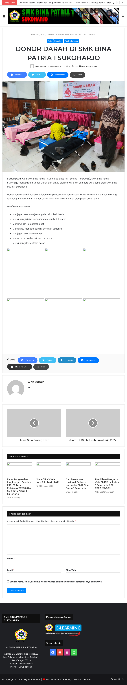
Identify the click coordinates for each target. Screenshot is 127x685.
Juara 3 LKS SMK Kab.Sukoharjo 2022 (48, 481)
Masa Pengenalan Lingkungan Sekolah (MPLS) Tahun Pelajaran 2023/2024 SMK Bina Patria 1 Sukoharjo (19, 486)
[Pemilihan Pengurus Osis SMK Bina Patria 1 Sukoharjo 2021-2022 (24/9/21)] (107, 469)
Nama (11, 558)
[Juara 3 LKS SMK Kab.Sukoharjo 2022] (49, 469)
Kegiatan (58, 41)
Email (10, 570)
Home (36, 34)
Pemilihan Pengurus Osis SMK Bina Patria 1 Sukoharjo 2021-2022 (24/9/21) (107, 483)
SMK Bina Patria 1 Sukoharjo (59, 679)
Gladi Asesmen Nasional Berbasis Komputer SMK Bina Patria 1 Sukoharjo (77, 483)
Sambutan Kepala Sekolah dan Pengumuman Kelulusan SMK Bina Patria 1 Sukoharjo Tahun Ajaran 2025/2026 (70, 2)
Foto (43, 34)
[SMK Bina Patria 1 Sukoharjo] (63, 16)
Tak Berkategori (71, 41)
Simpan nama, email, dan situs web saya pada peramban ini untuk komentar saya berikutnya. (56, 581)
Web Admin (40, 66)
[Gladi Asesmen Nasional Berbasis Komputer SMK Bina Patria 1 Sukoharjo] (78, 469)
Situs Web (71, 570)
